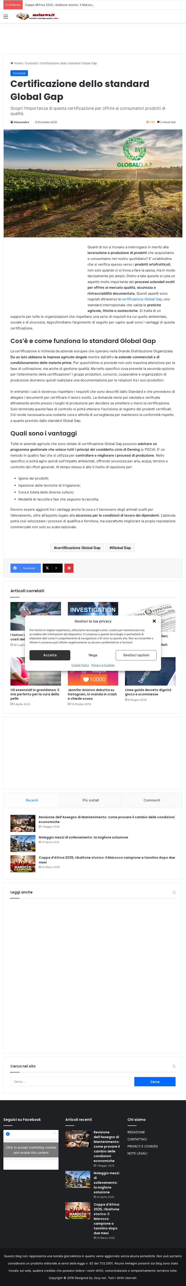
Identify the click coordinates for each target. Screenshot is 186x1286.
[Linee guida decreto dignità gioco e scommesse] (150, 671)
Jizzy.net (99, 1278)
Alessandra (21, 122)
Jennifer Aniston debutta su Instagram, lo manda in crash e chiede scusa (92, 694)
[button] (154, 621)
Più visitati (91, 800)
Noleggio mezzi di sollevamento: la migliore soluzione (83, 837)
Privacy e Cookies (103, 665)
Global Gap (121, 547)
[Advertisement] (93, 37)
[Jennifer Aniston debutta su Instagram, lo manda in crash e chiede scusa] (93, 671)
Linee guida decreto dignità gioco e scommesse (148, 692)
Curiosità (31, 63)
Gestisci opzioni (136, 655)
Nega (93, 655)
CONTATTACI (137, 1139)
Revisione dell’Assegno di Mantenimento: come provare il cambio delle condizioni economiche (107, 1146)
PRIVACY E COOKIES (142, 1146)
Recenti (32, 800)
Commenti (152, 800)
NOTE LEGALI (137, 1153)
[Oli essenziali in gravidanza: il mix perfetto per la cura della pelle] (35, 671)
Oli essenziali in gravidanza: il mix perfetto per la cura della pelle (34, 694)
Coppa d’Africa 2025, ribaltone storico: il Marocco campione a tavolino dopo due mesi (85, 5)
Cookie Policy (80, 665)
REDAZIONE (136, 1132)
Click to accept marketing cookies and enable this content (31, 1149)
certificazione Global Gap (142, 299)
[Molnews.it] (37, 16)
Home (17, 63)
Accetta (50, 655)
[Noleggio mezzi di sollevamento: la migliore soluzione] (22, 843)
